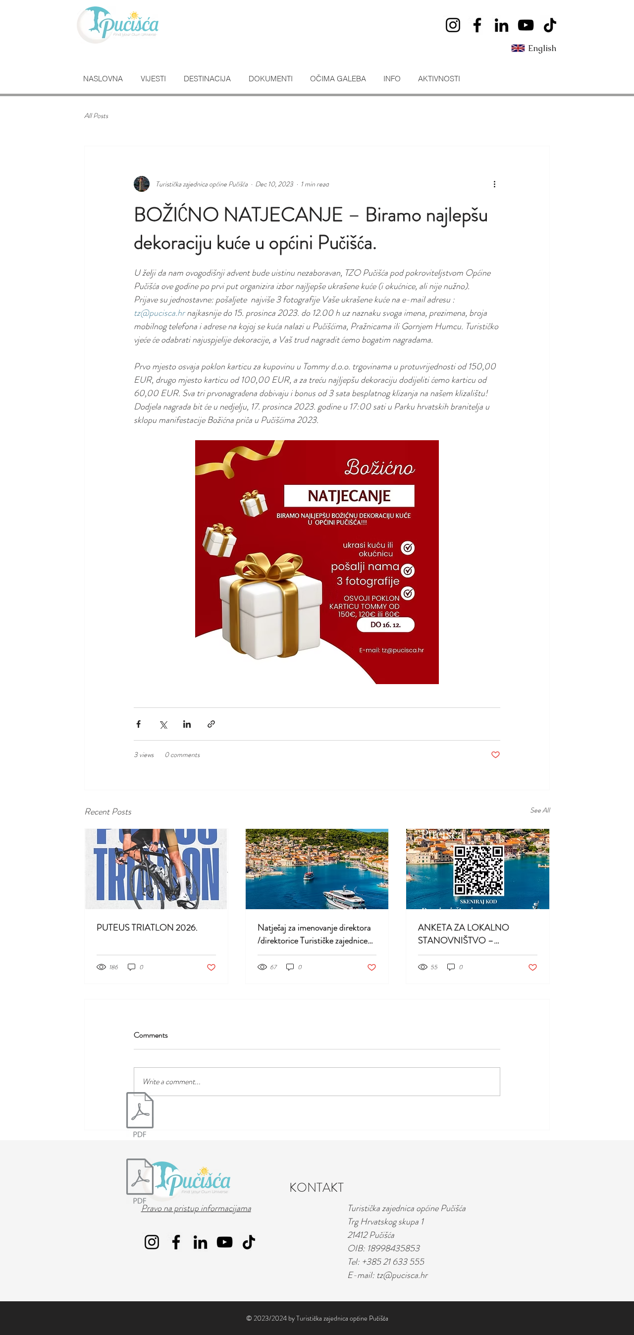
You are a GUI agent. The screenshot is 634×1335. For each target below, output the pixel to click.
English (542, 48)
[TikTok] (550, 25)
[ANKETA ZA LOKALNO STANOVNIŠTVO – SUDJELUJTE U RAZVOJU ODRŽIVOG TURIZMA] (477, 869)
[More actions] (494, 184)
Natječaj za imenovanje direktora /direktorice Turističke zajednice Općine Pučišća (314, 934)
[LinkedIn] (501, 25)
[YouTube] (525, 25)
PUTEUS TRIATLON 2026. (147, 927)
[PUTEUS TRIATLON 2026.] (156, 869)
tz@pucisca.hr (401, 1275)
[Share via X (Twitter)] (162, 724)
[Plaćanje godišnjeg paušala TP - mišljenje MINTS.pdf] (140, 1183)
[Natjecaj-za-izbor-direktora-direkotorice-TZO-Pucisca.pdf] (140, 1116)
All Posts (96, 115)
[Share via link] (211, 724)
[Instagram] (453, 25)
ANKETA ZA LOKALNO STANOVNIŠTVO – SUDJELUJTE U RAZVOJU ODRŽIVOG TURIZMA (469, 934)
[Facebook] (477, 25)
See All (540, 810)
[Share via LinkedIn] (187, 724)
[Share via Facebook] (138, 724)
